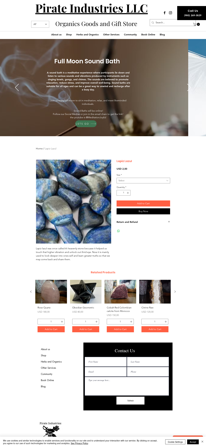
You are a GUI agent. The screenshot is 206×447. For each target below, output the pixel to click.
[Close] (202, 442)
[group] (103, 307)
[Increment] (128, 192)
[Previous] (17, 88)
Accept (193, 441)
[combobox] (143, 181)
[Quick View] (86, 292)
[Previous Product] (31, 291)
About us (45, 349)
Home (39, 148)
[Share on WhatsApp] (118, 231)
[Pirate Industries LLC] (165, 13)
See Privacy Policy (79, 443)
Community (46, 374)
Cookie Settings (175, 441)
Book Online (47, 380)
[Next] (189, 88)
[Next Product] (175, 291)
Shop (43, 355)
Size (119, 175)
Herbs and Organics (51, 361)
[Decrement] (119, 192)
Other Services (48, 367)
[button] (197, 24)
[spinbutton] (123, 192)
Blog (43, 386)
